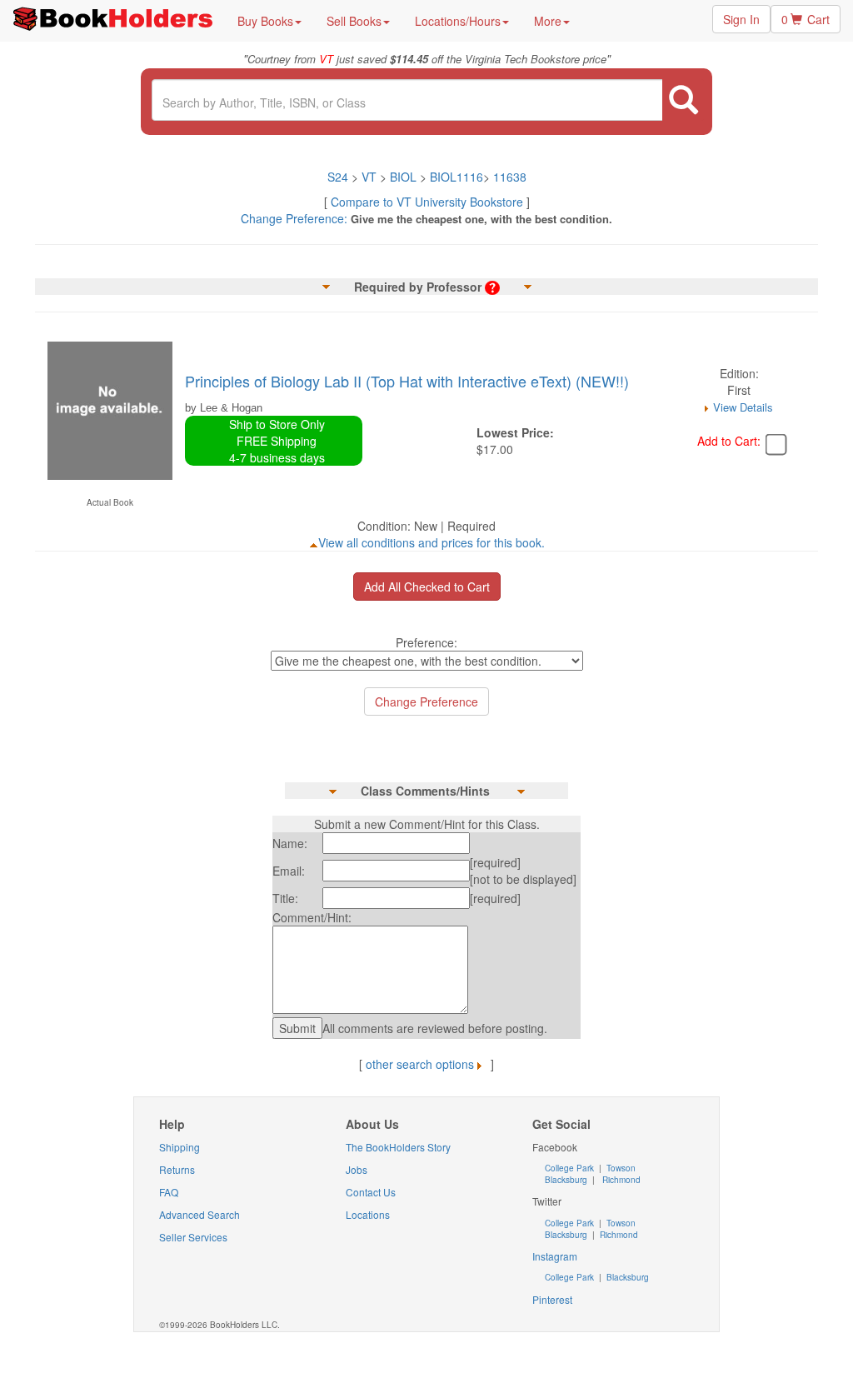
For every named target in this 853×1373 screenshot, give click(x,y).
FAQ (168, 1192)
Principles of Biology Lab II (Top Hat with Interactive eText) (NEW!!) (407, 381)
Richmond (620, 1180)
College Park (570, 1168)
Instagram (554, 1256)
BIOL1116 (456, 176)
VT (371, 176)
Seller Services (193, 1237)
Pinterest (552, 1299)
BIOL (403, 176)
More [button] (547, 20)
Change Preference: (294, 218)
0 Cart (805, 19)
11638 (509, 176)
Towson (620, 1168)
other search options (419, 1064)
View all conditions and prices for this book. (431, 542)
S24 (337, 176)
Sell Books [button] (354, 20)
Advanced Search (199, 1214)
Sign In (741, 19)
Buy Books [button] (265, 20)
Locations (368, 1214)
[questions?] (492, 286)
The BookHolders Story (398, 1147)
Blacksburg (566, 1180)
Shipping (179, 1147)
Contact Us (371, 1192)
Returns (177, 1169)
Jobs (356, 1169)
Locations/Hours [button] (458, 20)
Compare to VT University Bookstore (427, 201)
